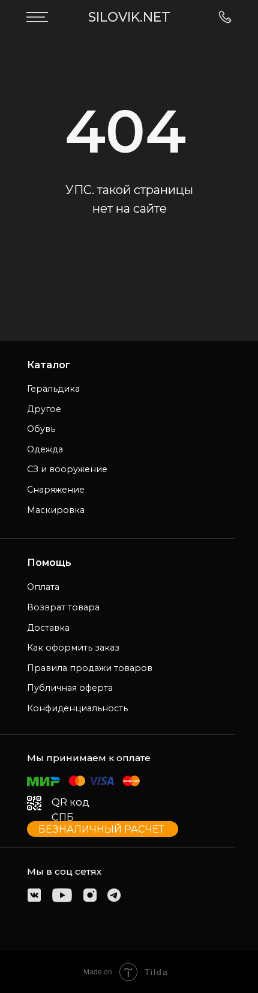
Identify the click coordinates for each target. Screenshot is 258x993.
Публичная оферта (70, 687)
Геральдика (53, 388)
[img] (37, 17)
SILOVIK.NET (129, 17)
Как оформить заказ (73, 647)
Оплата (43, 587)
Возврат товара (63, 607)
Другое (44, 409)
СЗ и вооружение (67, 469)
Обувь (41, 429)
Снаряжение (56, 489)
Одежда (45, 449)
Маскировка (56, 510)
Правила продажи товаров (89, 668)
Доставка (48, 627)
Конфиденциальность (77, 708)
